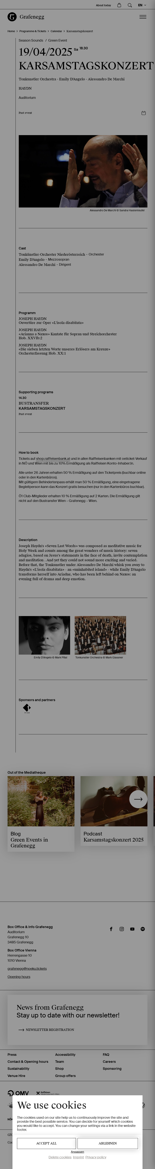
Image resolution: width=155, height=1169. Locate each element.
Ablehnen (108, 1143)
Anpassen (77, 1151)
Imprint (78, 1157)
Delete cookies (60, 1157)
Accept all (46, 1143)
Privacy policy (95, 1157)
